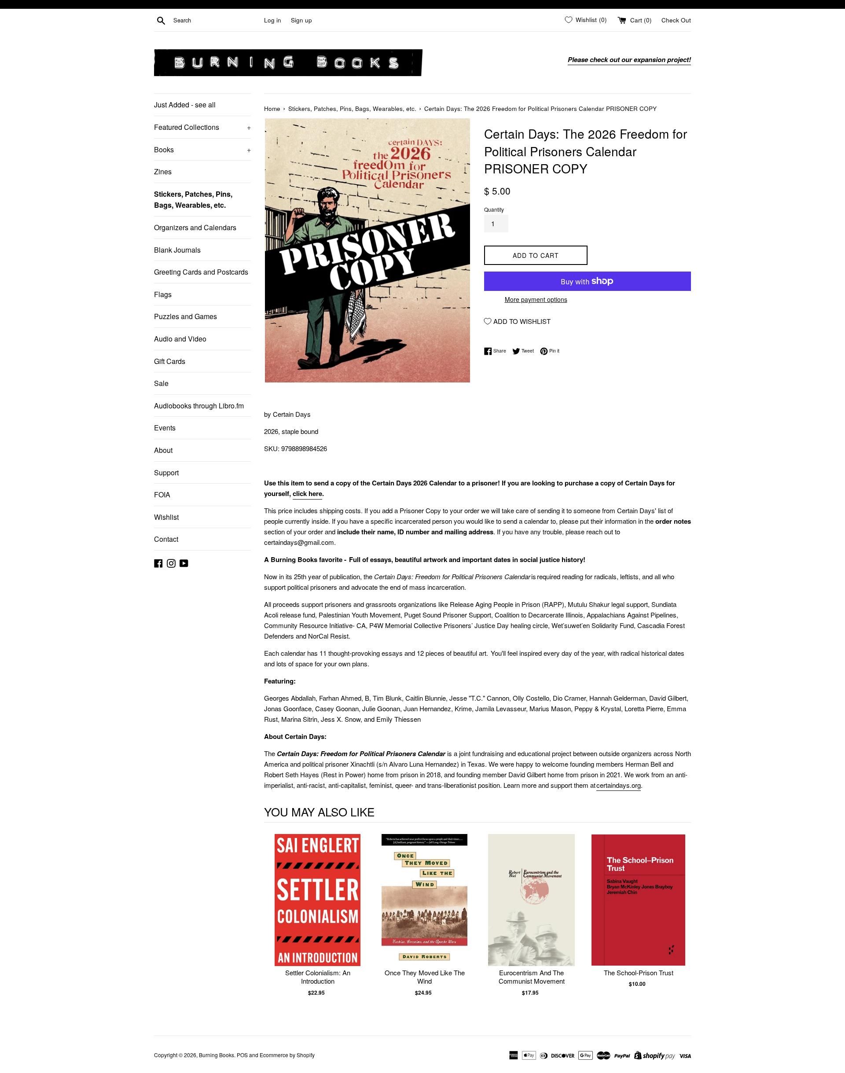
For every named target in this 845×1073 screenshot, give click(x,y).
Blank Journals (177, 250)
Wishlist (166, 517)
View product (317, 909)
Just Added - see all (185, 104)
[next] (682, 924)
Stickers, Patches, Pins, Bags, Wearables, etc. (193, 199)
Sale (161, 383)
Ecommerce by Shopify (287, 1054)
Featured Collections (202, 127)
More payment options (536, 299)
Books (202, 149)
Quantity (494, 209)
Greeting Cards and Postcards (201, 272)
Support (166, 472)
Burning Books (216, 1054)
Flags (163, 294)
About (163, 450)
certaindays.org (618, 785)
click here (307, 493)
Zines (163, 171)
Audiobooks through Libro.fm (199, 406)
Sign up (301, 20)
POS (242, 1054)
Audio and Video (180, 339)
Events (165, 428)
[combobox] (217, 20)
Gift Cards (169, 361)
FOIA (162, 494)
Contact (166, 539)
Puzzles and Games (185, 316)
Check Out (676, 20)
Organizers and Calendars (195, 227)
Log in (272, 20)
